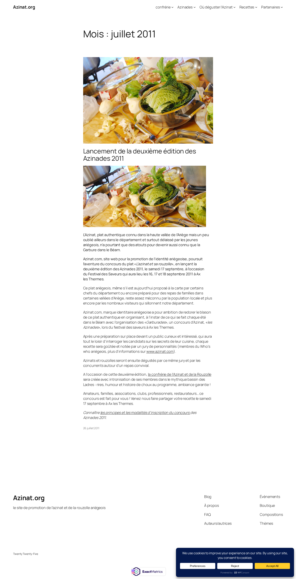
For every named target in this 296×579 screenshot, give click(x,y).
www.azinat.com (160, 351)
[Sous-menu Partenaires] (282, 7)
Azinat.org (24, 7)
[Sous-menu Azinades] (195, 7)
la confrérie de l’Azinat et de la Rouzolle (179, 374)
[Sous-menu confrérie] (172, 7)
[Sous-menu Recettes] (256, 7)
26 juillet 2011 (91, 428)
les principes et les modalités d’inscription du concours (145, 412)
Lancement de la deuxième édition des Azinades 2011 (139, 154)
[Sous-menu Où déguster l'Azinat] (234, 7)
